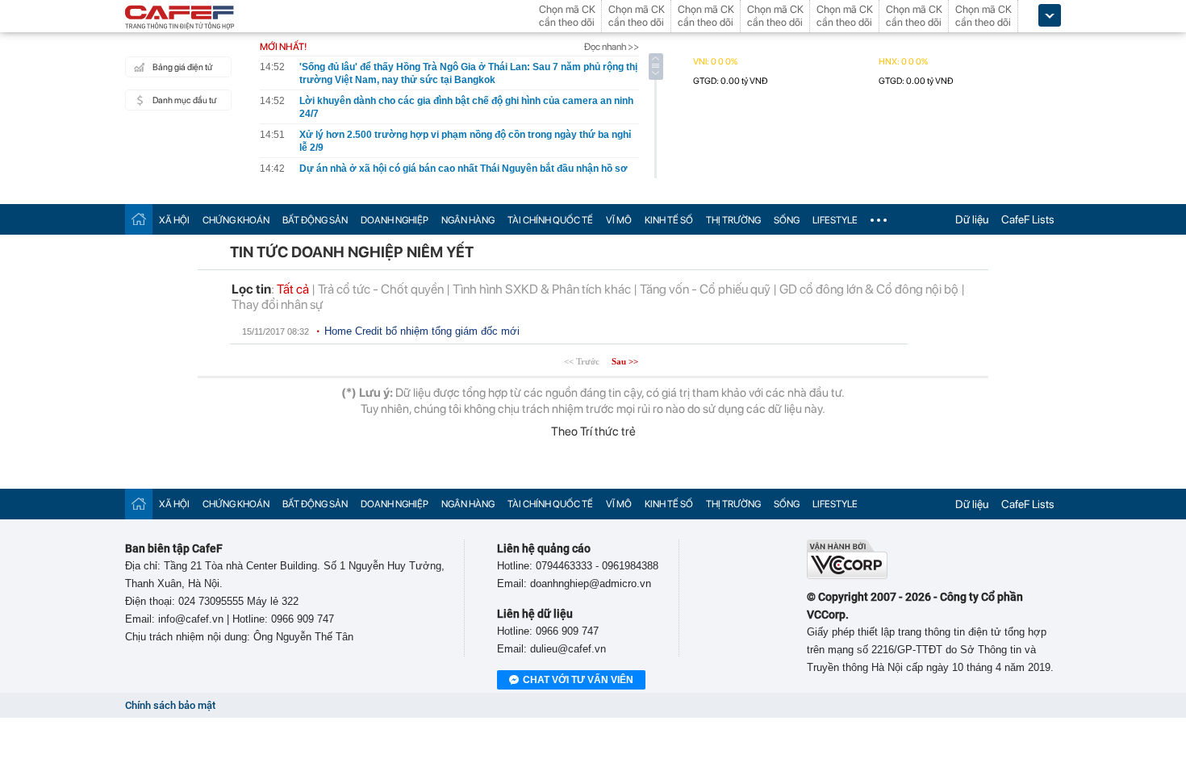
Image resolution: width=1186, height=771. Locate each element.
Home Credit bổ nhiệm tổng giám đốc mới (422, 331)
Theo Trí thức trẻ (593, 431)
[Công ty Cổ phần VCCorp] (847, 575)
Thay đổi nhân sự (277, 304)
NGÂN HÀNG (468, 220)
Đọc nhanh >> (611, 46)
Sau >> (625, 361)
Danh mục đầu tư (184, 100)
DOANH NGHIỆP (394, 220)
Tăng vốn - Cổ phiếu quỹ (705, 289)
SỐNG (787, 220)
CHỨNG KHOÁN (236, 220)
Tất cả (293, 289)
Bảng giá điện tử (182, 67)
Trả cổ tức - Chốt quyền (381, 289)
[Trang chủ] (139, 219)
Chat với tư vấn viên (578, 680)
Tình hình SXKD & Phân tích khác (542, 289)
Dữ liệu (971, 219)
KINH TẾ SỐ (669, 220)
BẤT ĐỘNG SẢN (315, 220)
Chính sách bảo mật (170, 705)
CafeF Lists (1027, 219)
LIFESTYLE (835, 220)
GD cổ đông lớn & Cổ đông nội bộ (868, 289)
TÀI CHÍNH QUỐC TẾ (550, 220)
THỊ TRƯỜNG (733, 220)
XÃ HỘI (174, 220)
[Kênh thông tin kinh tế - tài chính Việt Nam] (180, 18)
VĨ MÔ (619, 220)
